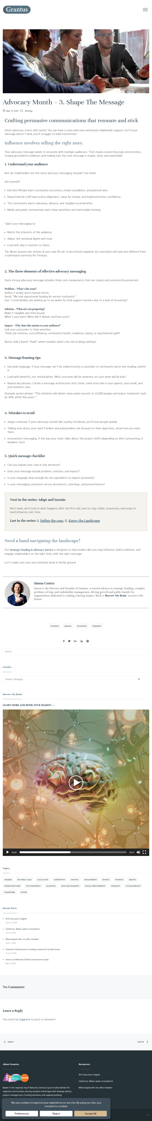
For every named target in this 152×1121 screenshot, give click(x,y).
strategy (96, 626)
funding (55, 626)
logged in (24, 1019)
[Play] (7, 852)
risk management (70, 886)
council (75, 880)
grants (68, 626)
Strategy (28, 110)
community (59, 880)
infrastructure (12, 886)
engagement (90, 880)
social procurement (95, 886)
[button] (76, 782)
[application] (76, 783)
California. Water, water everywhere (23, 928)
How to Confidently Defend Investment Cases (27, 959)
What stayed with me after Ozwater (22, 939)
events (106, 880)
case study (42, 880)
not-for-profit (33, 886)
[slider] (73, 852)
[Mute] (138, 852)
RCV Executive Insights (16, 918)
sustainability (133, 886)
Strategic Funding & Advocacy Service (31, 549)
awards (8, 880)
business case (25, 880)
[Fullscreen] (144, 852)
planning (82, 626)
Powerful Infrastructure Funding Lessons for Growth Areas (33, 949)
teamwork (9, 892)
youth (24, 892)
